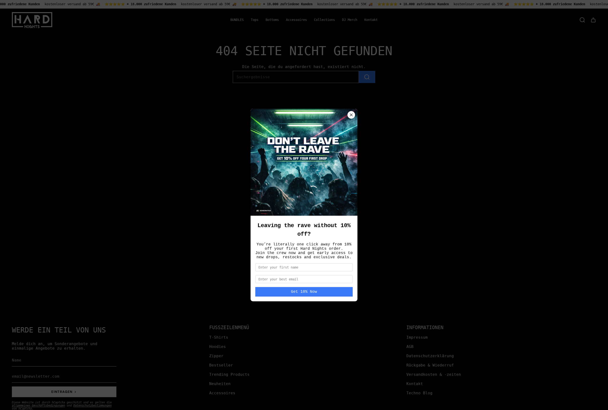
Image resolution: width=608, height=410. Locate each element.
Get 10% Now (304, 292)
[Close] (351, 115)
